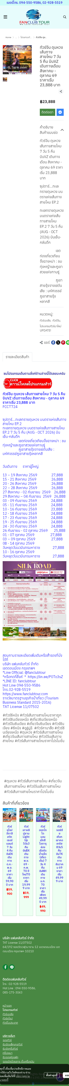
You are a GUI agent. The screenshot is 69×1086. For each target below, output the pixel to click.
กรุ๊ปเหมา (7, 1053)
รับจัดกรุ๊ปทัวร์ (10, 1048)
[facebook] (5, 967)
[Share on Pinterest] (63, 342)
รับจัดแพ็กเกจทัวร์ (12, 1044)
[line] (12, 967)
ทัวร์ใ (5, 1022)
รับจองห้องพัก (10, 1057)
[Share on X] (58, 342)
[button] (64, 16)
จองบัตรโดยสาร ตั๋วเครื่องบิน (18, 1061)
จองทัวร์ (7, 1040)
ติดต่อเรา (47, 112)
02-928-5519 (18, 984)
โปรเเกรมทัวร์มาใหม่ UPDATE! (50, 328)
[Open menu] (5, 16)
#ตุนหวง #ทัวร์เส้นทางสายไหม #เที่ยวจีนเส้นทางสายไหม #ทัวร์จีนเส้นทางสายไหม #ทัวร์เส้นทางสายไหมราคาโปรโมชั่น (33, 786)
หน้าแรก (7, 1005)
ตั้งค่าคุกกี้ (51, 1075)
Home (8, 37)
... (16, 37)
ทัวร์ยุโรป (8, 1018)
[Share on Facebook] (53, 342)
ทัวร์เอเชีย (45, 320)
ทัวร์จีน (57, 320)
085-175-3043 (12, 992)
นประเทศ (13, 1022)
